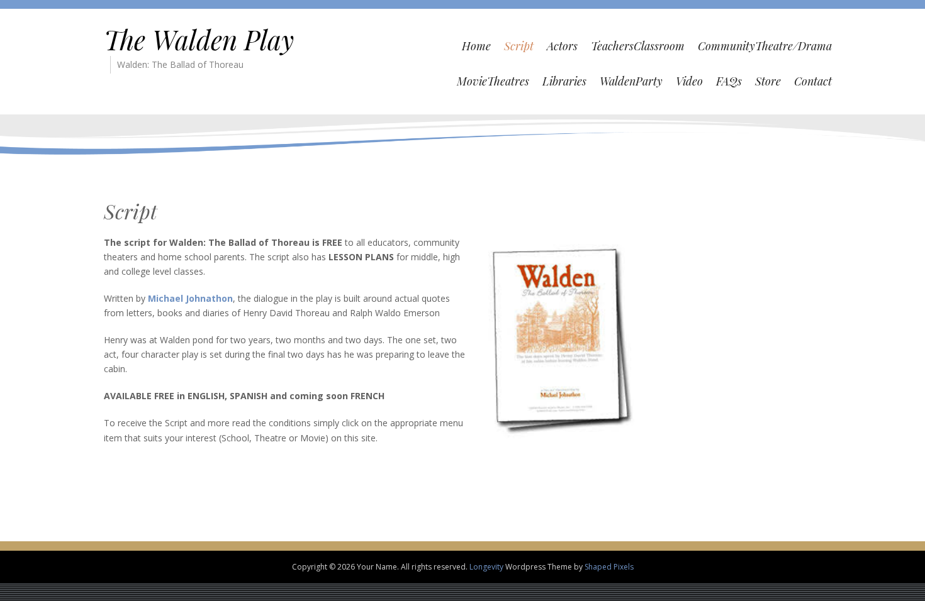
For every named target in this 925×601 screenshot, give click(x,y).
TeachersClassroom (638, 45)
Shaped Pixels (609, 566)
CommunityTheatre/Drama (765, 45)
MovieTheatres (493, 81)
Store (768, 81)
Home (476, 45)
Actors (562, 45)
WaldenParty (631, 81)
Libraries (564, 81)
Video (689, 81)
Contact (813, 81)
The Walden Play (199, 39)
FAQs (729, 81)
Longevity (486, 566)
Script (519, 45)
